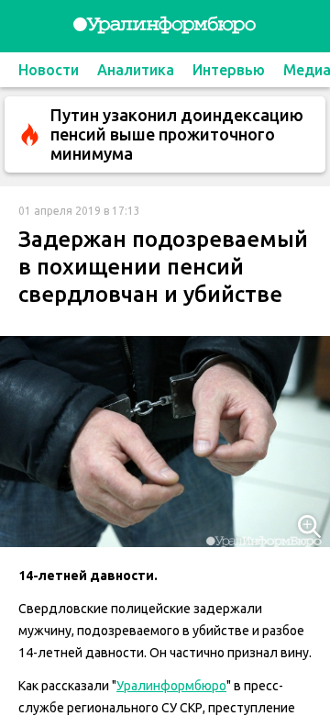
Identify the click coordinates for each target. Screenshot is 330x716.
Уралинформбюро (171, 685)
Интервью (228, 70)
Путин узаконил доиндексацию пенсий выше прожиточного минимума (176, 134)
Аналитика (135, 70)
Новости (48, 70)
